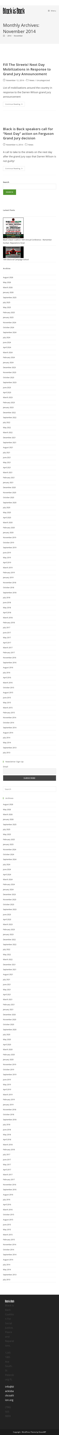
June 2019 (7, 552)
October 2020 (8, 497)
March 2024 (7, 352)
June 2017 (7, 632)
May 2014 (7, 742)
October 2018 (8, 587)
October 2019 (8, 542)
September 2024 (9, 332)
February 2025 (9, 312)
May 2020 (7, 512)
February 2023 (9, 402)
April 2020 (7, 517)
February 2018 (9, 622)
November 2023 (9, 372)
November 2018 (9, 582)
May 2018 (7, 607)
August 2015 (8, 692)
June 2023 (7, 387)
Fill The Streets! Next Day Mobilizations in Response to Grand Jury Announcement (27, 69)
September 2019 (9, 547)
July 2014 (6, 737)
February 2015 (9, 712)
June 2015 (7, 697)
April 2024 (7, 347)
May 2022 (7, 427)
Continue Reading (15, 103)
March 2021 (7, 472)
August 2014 (8, 732)
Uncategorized (43, 80)
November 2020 (9, 492)
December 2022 (9, 412)
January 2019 (8, 577)
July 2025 (6, 302)
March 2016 (7, 682)
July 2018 (6, 597)
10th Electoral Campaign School (16, 259)
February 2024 (9, 357)
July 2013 (6, 752)
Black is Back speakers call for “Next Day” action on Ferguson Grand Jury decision (28, 133)
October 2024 (8, 327)
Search (6, 182)
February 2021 (9, 477)
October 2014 (8, 722)
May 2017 (7, 637)
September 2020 (9, 502)
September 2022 (9, 417)
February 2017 (9, 652)
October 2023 (8, 377)
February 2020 (9, 527)
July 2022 (6, 422)
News (31, 80)
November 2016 (9, 657)
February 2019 (9, 572)
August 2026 (8, 277)
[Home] (4, 36)
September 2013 (9, 747)
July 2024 (6, 337)
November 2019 (9, 537)
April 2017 (7, 642)
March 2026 (7, 287)
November (18, 36)
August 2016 (8, 667)
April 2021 (7, 467)
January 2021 (8, 482)
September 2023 (9, 382)
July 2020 (6, 507)
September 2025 (9, 297)
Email (5, 766)
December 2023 (9, 367)
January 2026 (8, 292)
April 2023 (7, 392)
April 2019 (7, 562)
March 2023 (7, 397)
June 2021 (7, 457)
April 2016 (7, 677)
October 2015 (8, 687)
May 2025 (7, 307)
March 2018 (7, 617)
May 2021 (7, 462)
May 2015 (7, 702)
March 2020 (7, 522)
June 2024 (7, 342)
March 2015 (7, 707)
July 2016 (6, 672)
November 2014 (9, 717)
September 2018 (9, 592)
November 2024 (9, 322)
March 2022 (7, 432)
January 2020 (8, 532)
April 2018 (7, 612)
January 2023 (8, 407)
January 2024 (8, 362)
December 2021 (9, 437)
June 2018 (7, 602)
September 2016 (9, 662)
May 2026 (7, 282)
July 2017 (6, 627)
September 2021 (9, 442)
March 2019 (7, 567)
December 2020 (9, 487)
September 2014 (9, 727)
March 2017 (7, 647)
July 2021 (6, 452)
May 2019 (7, 557)
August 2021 (8, 447)
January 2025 (8, 317)
